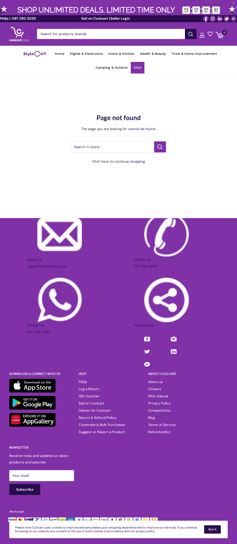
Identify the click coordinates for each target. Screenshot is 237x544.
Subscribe (118, 294)
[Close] (171, 234)
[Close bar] (234, 3)
